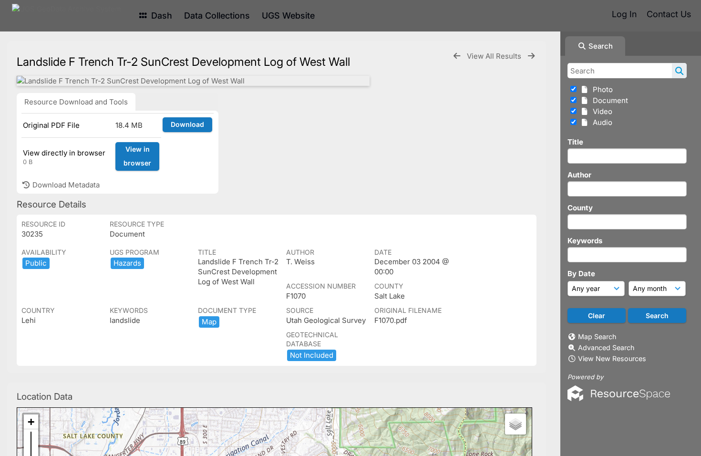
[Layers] (515, 424)
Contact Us (669, 14)
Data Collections (217, 15)
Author (579, 174)
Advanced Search (606, 347)
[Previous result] (457, 56)
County (580, 207)
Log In (624, 14)
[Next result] (531, 56)
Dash (160, 15)
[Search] (679, 70)
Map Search (597, 336)
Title (575, 141)
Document (608, 100)
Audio (600, 122)
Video (600, 111)
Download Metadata (65, 184)
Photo (601, 89)
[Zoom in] (31, 422)
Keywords (584, 240)
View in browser (137, 156)
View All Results (495, 56)
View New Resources (612, 358)
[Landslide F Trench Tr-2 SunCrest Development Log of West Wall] (193, 81)
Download (187, 124)
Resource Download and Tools (76, 101)
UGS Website (288, 15)
